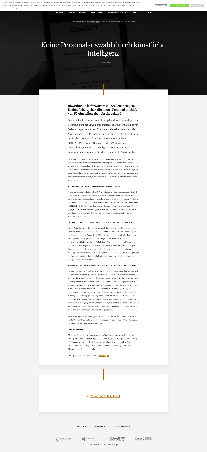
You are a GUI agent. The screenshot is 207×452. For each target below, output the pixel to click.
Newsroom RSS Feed (105, 396)
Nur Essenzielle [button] (197, 5)
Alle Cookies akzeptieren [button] (179, 5)
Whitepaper (104, 356)
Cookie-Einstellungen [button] (160, 5)
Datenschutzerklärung (9, 8)
